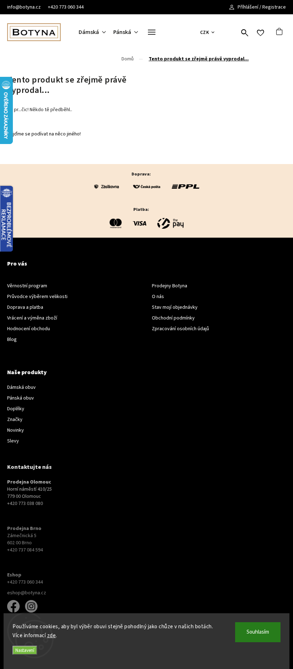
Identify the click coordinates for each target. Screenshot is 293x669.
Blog (12, 339)
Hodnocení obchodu (28, 328)
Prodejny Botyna (169, 285)
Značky (15, 419)
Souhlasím (258, 632)
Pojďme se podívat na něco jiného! (44, 134)
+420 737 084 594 (25, 550)
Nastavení (24, 650)
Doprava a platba (25, 307)
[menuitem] (96, 32)
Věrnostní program (27, 285)
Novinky (15, 430)
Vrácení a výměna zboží (32, 318)
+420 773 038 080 (25, 503)
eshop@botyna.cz (26, 592)
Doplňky (15, 408)
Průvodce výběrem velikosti (37, 296)
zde (51, 635)
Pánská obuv (20, 398)
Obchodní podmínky (173, 318)
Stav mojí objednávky (175, 307)
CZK (204, 32)
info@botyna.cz (24, 7)
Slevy (13, 441)
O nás (158, 296)
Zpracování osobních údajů (180, 328)
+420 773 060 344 (66, 7)
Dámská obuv (21, 387)
